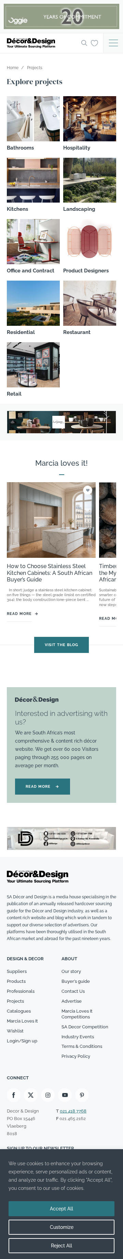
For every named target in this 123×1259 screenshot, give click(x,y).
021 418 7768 (73, 1111)
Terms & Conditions (82, 1046)
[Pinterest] (82, 1095)
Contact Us (73, 991)
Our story (71, 971)
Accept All (61, 1208)
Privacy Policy (76, 1056)
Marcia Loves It (22, 1021)
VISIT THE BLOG (61, 645)
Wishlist (15, 1030)
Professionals (21, 991)
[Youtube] (65, 1095)
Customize (61, 1227)
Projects (15, 1001)
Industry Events (78, 1036)
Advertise (72, 1001)
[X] (31, 1095)
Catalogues (19, 1011)
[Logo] (42, 43)
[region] (61, 1204)
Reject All (61, 1245)
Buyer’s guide (76, 981)
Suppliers (17, 971)
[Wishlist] (94, 42)
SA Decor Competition (85, 1026)
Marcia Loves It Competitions (77, 1014)
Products (16, 981)
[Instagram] (48, 1095)
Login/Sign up (22, 1040)
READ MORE (42, 786)
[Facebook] (13, 1095)
